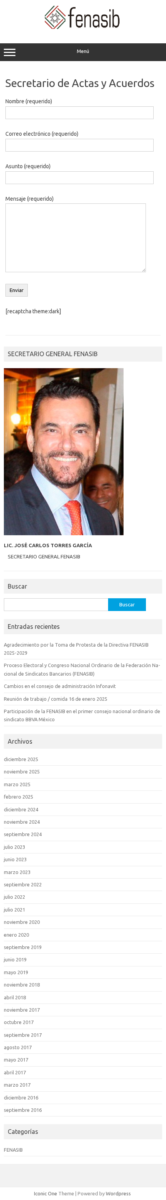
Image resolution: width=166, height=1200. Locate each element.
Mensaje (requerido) (29, 199)
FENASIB (13, 1149)
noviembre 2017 (22, 1009)
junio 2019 (15, 959)
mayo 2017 (16, 1059)
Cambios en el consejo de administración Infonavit (60, 686)
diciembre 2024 (21, 809)
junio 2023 (15, 859)
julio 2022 (14, 897)
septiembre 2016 (23, 1110)
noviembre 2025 (22, 771)
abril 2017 (15, 1072)
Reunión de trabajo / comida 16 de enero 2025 (55, 699)
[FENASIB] (83, 27)
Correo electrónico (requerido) (41, 134)
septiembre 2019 (23, 947)
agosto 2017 (18, 1047)
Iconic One (45, 1193)
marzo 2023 (17, 872)
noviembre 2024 (22, 821)
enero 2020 (16, 934)
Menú (83, 51)
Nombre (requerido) (28, 101)
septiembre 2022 (23, 884)
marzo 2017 (17, 1084)
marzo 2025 (17, 784)
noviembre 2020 (22, 922)
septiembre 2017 (23, 1035)
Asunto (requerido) (28, 166)
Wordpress (118, 1193)
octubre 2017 (19, 1022)
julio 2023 (14, 847)
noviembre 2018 (22, 984)
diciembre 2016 (21, 1097)
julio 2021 (14, 909)
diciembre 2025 (21, 759)
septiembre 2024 (23, 834)
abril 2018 (15, 997)
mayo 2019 (16, 972)
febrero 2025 (18, 796)
